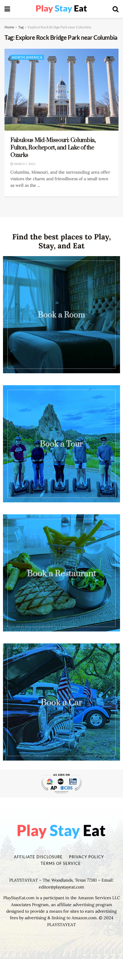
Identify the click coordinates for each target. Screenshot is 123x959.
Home (9, 27)
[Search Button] (116, 9)
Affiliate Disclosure (38, 856)
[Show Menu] (7, 9)
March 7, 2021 (24, 164)
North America (27, 57)
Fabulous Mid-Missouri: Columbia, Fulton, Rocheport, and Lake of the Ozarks (53, 148)
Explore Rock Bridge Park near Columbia (59, 27)
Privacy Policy (86, 856)
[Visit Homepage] (61, 9)
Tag (21, 27)
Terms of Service (61, 863)
